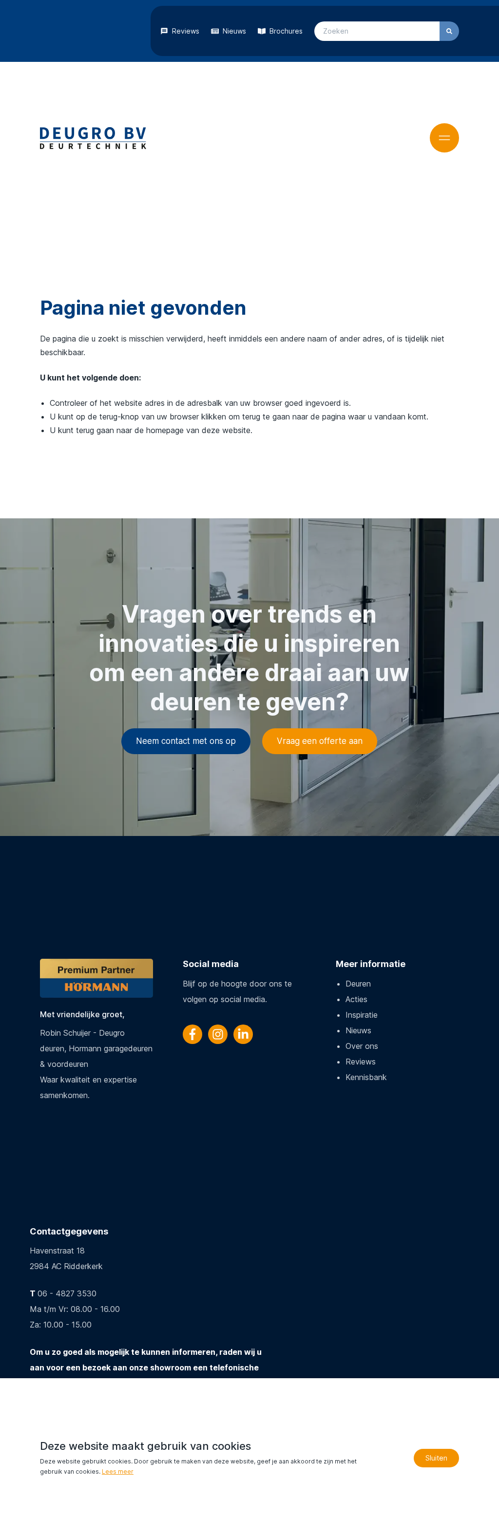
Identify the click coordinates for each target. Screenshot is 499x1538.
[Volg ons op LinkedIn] (243, 1034)
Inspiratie (361, 1015)
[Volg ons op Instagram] (218, 1034)
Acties (356, 999)
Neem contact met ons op (186, 741)
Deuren (358, 983)
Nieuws (234, 31)
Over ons (361, 1046)
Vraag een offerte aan (320, 741)
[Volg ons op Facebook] (192, 1034)
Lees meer (118, 1471)
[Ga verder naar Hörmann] (96, 978)
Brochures (286, 31)
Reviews (185, 31)
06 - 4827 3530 (67, 1293)
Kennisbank (366, 1077)
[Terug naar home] (93, 138)
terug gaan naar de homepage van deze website (163, 430)
